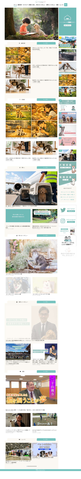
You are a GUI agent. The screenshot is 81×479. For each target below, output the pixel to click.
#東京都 (72, 199)
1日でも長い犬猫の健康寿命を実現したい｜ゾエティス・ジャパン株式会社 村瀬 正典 (25, 340)
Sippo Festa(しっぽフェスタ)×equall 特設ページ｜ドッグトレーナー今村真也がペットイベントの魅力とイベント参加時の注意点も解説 (18, 362)
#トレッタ (65, 197)
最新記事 (20, 4)
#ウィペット (67, 199)
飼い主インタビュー (40, 4)
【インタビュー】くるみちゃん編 (13, 294)
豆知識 (30, 4)
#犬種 (71, 194)
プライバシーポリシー (42, 469)
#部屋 (68, 194)
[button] (55, 38)
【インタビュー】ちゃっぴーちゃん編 (41, 294)
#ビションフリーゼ (65, 192)
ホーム (15, 4)
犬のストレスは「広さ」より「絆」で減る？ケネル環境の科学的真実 (21, 138)
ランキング (25, 4)
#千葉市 (64, 194)
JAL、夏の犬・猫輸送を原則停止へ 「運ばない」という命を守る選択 (21, 206)
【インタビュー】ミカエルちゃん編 (14, 274)
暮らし (34, 4)
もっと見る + (46, 43)
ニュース (61, 4)
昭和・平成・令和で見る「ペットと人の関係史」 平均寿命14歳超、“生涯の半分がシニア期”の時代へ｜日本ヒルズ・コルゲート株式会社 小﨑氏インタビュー (44, 362)
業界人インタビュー (50, 4)
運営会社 (37, 469)
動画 (57, 4)
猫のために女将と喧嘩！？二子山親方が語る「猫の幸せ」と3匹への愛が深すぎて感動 (25, 410)
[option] (31, 24)
